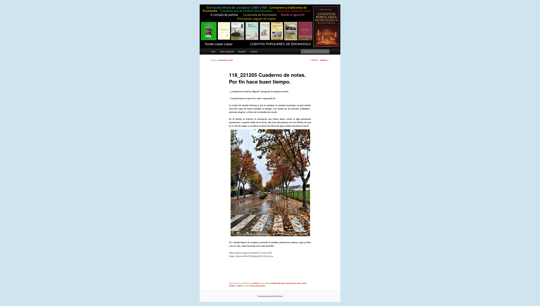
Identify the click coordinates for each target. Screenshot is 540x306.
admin (240, 285)
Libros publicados (227, 51)
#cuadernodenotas (277, 283)
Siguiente (325, 60)
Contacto (254, 51)
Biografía (242, 51)
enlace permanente (257, 285)
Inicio (213, 51)
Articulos (256, 283)
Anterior (313, 60)
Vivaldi (231, 285)
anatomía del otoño (293, 283)
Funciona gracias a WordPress (270, 296)
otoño (304, 283)
